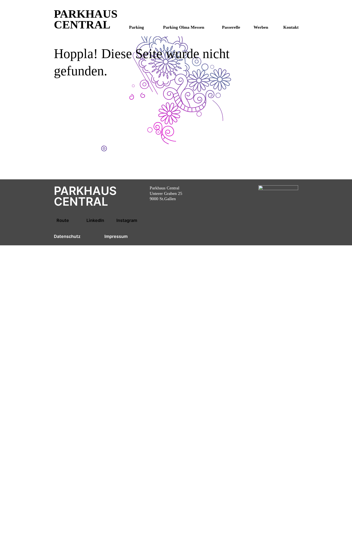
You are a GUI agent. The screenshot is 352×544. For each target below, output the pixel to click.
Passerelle (231, 27)
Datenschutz (67, 236)
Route (63, 220)
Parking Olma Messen (183, 27)
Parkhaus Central (86, 19)
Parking (136, 27)
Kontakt (291, 27)
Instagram (126, 220)
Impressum (116, 236)
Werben (261, 27)
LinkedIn (95, 220)
